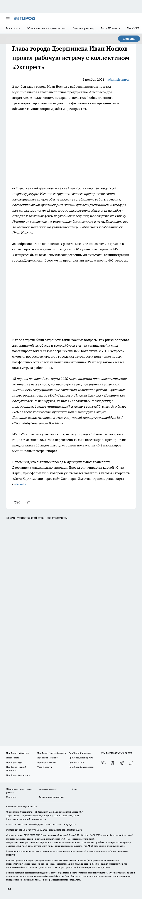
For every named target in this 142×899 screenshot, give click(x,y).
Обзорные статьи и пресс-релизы (46, 28)
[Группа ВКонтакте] (103, 763)
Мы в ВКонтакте (110, 28)
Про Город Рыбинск (47, 762)
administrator (118, 79)
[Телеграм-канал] (121, 763)
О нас (74, 788)
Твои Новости (44, 766)
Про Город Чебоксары (17, 753)
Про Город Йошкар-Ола (81, 757)
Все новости (13, 28)
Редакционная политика (51, 797)
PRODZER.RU (32, 835)
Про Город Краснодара (18, 775)
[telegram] (29, 502)
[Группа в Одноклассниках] (112, 763)
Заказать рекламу (83, 28)
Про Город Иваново (47, 757)
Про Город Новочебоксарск (51, 753)
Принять (129, 38)
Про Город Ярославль (80, 753)
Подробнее (104, 867)
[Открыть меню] (7, 18)
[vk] (17, 502)
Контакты (11, 797)
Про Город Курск (15, 762)
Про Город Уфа (76, 762)
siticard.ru (20, 484)
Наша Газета (12, 757)
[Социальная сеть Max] (131, 763)
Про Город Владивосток (81, 766)
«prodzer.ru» (30, 806)
